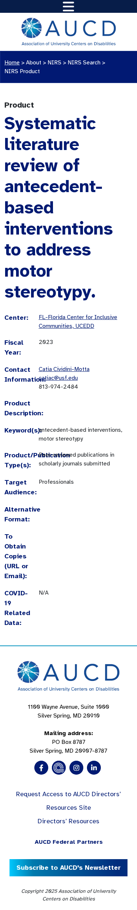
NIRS (54, 62)
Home (12, 62)
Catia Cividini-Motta (64, 369)
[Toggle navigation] (68, 6)
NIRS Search (84, 62)
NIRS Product (22, 71)
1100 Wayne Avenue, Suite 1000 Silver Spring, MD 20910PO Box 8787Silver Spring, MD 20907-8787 (68, 728)
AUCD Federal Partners (69, 842)
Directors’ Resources (68, 821)
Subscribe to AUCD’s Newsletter (68, 868)
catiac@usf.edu (58, 378)
